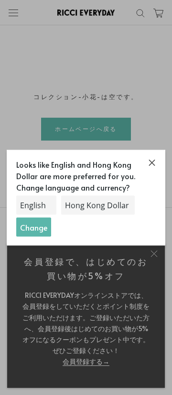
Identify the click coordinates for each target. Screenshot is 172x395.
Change (33, 227)
